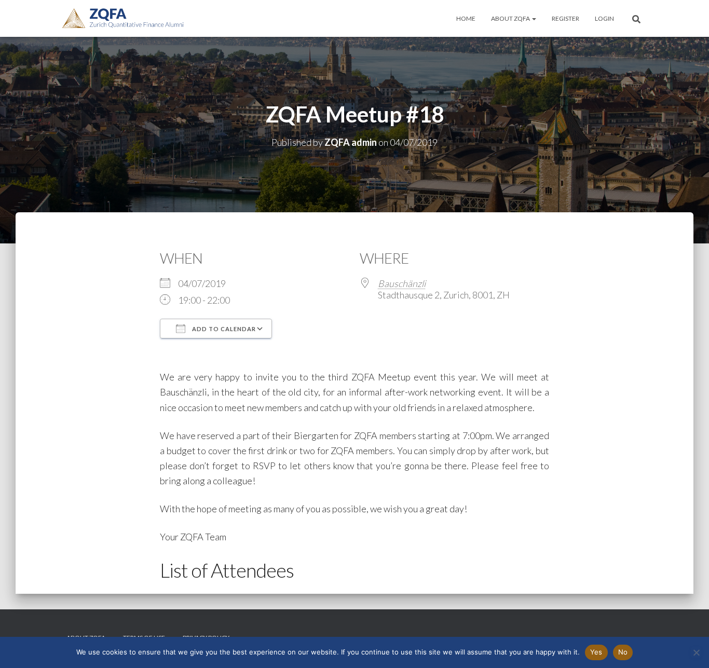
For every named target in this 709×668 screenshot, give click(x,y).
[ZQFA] (123, 19)
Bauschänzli (402, 283)
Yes (596, 652)
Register (565, 18)
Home (465, 18)
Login (604, 18)
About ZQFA (511, 18)
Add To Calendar (223, 328)
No (623, 652)
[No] (696, 652)
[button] (533, 18)
